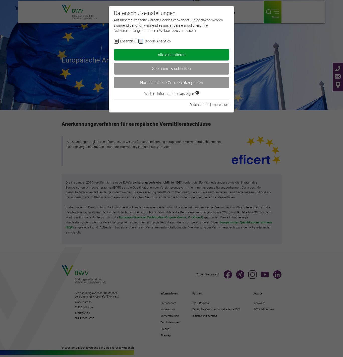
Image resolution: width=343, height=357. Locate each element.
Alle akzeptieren (172, 54)
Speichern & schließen (171, 68)
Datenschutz (199, 105)
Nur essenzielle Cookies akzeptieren (171, 82)
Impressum (220, 105)
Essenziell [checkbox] (127, 41)
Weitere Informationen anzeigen (169, 94)
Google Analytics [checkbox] (158, 41)
